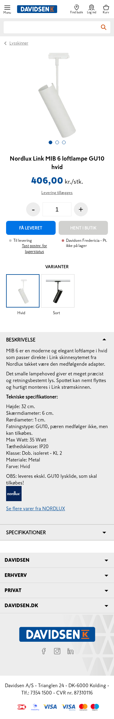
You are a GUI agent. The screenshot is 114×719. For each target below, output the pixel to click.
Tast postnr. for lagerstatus (34, 249)
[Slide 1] (50, 142)
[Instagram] (57, 652)
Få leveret (30, 228)
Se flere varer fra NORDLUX (35, 508)
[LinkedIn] (70, 652)
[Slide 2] (57, 142)
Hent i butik (83, 228)
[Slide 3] (63, 142)
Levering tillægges (57, 193)
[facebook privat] (44, 652)
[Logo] (37, 9)
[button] (7, 9)
